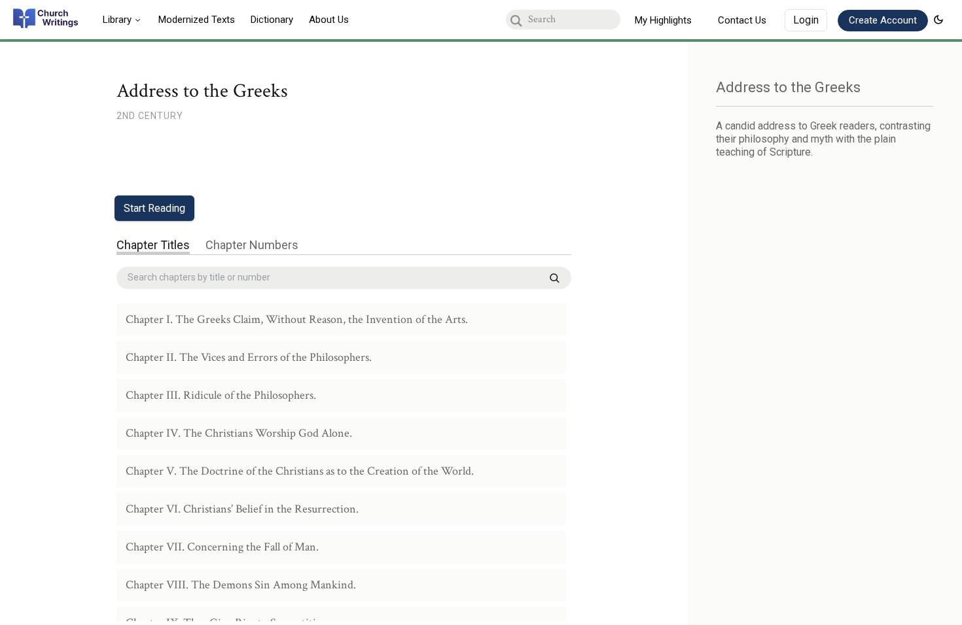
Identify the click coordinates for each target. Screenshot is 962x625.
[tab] (153, 246)
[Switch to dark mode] (938, 19)
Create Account (883, 20)
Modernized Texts (196, 19)
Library (117, 19)
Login (806, 20)
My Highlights (663, 20)
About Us (329, 19)
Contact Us (742, 20)
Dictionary (272, 19)
